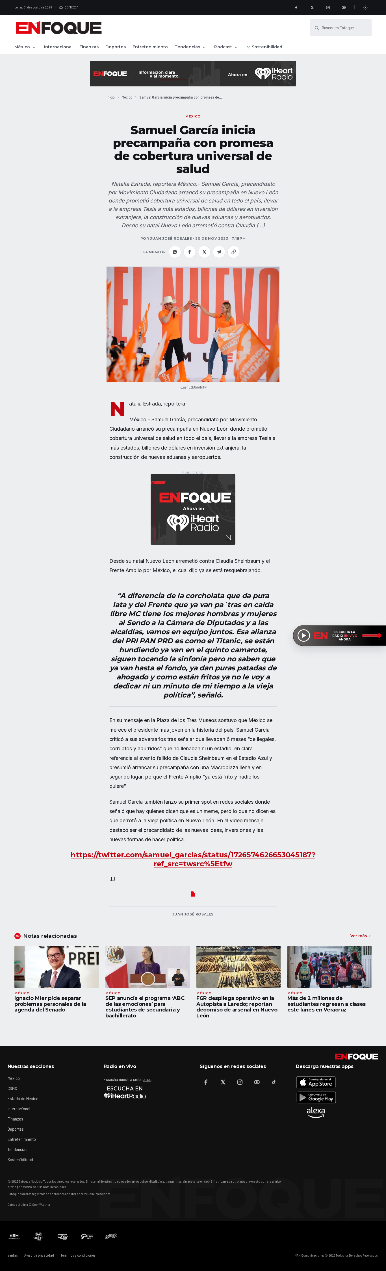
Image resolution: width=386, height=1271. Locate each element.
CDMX (12, 1088)
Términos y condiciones (78, 1255)
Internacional (58, 46)
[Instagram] (328, 7)
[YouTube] (343, 7)
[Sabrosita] (111, 1236)
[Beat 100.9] (38, 1236)
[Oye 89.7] (62, 1236)
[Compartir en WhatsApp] (175, 252)
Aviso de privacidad (39, 1255)
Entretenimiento (150, 46)
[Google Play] (316, 1097)
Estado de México (23, 1098)
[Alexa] (316, 1112)
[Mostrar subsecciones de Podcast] (236, 47)
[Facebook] (296, 7)
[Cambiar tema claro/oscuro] (365, 7)
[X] (312, 7)
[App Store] (316, 1082)
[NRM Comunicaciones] (14, 1236)
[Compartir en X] (204, 252)
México (22, 46)
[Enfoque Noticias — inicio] (58, 27)
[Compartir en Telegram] (219, 252)
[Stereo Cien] (87, 1236)
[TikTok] (274, 1082)
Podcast (223, 46)
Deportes (115, 46)
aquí (147, 1079)
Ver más (358, 935)
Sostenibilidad (267, 46)
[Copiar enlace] (233, 252)
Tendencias (187, 46)
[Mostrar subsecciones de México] (34, 47)
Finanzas (89, 46)
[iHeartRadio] (125, 1092)
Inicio (111, 97)
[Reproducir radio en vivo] (304, 635)
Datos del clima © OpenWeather (29, 1204)
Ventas (13, 1255)
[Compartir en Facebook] (189, 252)
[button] (193, 324)
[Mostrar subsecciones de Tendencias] (204, 47)
